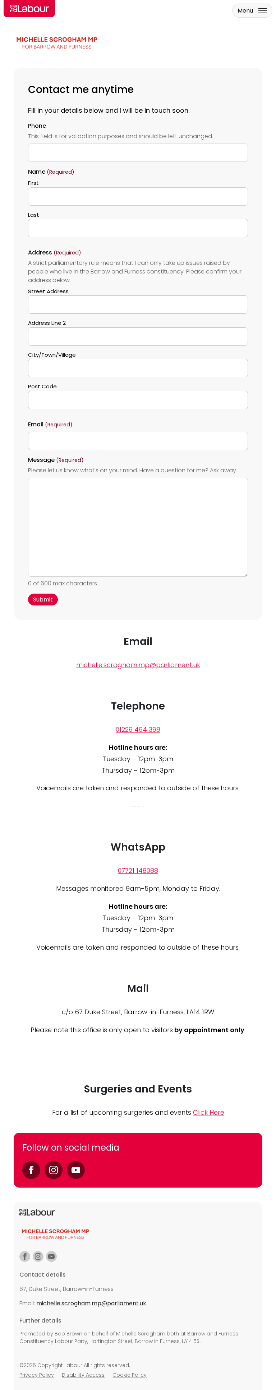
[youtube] (51, 1256)
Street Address (48, 291)
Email (50, 424)
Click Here (208, 1112)
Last (33, 215)
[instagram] (38, 1256)
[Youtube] (76, 1170)
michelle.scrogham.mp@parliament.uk (138, 664)
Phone (37, 126)
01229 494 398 (138, 729)
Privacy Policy (36, 1375)
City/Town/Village (52, 355)
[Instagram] (54, 1170)
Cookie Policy (129, 1375)
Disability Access (83, 1375)
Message (56, 460)
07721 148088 (138, 870)
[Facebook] (31, 1170)
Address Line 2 (47, 323)
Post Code (42, 386)
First (33, 183)
